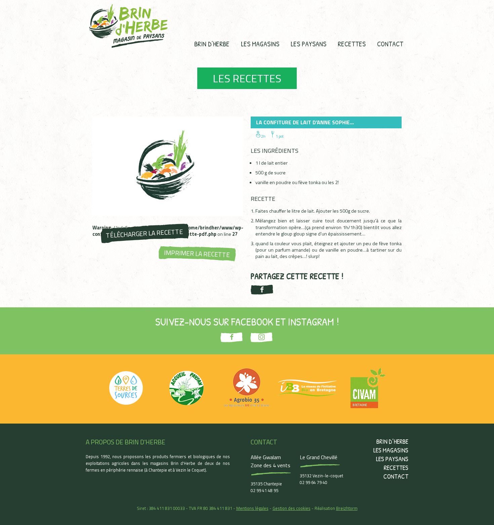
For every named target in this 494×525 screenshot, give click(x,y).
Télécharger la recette (144, 233)
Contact (390, 43)
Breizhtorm (347, 508)
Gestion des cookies (292, 508)
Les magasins (260, 43)
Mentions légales (252, 508)
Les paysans (308, 43)
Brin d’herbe (212, 43)
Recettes (352, 43)
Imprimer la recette (197, 254)
